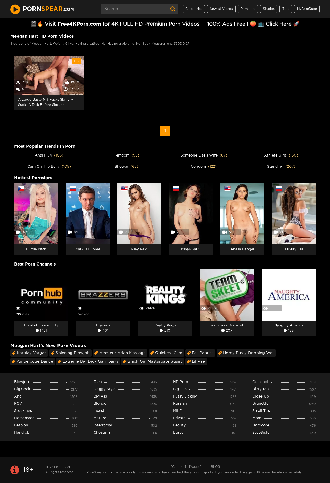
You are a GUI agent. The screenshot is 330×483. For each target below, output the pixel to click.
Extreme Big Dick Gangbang (90, 361)
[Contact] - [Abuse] (186, 466)
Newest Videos (221, 8)
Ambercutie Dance (35, 361)
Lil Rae (198, 361)
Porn (48, 9)
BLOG (215, 466)
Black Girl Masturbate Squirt (155, 361)
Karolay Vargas (31, 353)
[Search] (173, 9)
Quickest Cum (168, 353)
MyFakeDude (307, 8)
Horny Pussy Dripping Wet (248, 353)
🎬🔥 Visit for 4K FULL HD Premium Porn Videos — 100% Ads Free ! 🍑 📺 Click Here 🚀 (165, 24)
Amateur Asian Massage (122, 353)
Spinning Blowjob (73, 353)
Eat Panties (202, 353)
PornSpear (62, 467)
